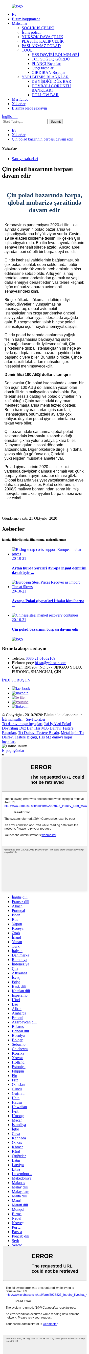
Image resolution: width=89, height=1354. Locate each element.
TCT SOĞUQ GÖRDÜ (51, 59)
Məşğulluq (20, 99)
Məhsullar (19, 23)
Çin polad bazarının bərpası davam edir (42, 139)
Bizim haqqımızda (26, 19)
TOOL (27, 50)
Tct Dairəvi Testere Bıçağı (38, 733)
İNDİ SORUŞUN (16, 680)
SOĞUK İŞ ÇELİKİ (38, 28)
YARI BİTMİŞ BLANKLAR (45, 77)
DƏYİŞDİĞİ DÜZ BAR (51, 81)
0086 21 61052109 (40, 658)
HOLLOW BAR (45, 95)
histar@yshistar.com (50, 663)
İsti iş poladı (31, 32)
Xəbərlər (18, 104)
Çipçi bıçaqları (43, 68)
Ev (14, 14)
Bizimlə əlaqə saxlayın (29, 108)
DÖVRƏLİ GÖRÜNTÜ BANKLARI (51, 88)
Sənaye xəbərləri (25, 159)
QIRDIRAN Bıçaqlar (49, 72)
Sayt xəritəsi (35, 719)
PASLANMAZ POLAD (41, 46)
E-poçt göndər (13, 750)
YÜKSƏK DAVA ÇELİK (42, 37)
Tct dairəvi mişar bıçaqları (22, 724)
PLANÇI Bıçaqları (46, 63)
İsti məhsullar (12, 719)
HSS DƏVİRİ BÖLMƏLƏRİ (55, 55)
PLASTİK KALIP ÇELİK (43, 41)
